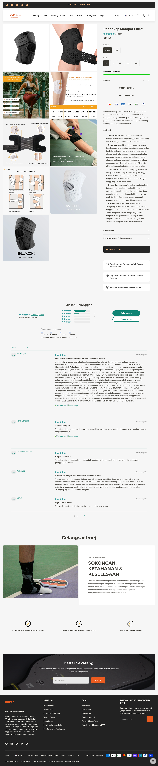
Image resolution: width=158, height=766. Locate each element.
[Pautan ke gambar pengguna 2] (72, 409)
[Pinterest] (21, 4)
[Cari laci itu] (138, 15)
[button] (109, 34)
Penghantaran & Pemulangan (117, 238)
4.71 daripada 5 (37, 315)
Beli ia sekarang (126, 95)
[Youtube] (16, 4)
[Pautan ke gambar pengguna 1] (60, 409)
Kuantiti (106, 80)
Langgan (98, 680)
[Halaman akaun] (143, 15)
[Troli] (149, 15)
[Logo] (14, 15)
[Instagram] (6, 4)
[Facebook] (11, 4)
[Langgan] (149, 719)
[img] (60, 355)
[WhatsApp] (26, 4)
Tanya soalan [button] (126, 319)
